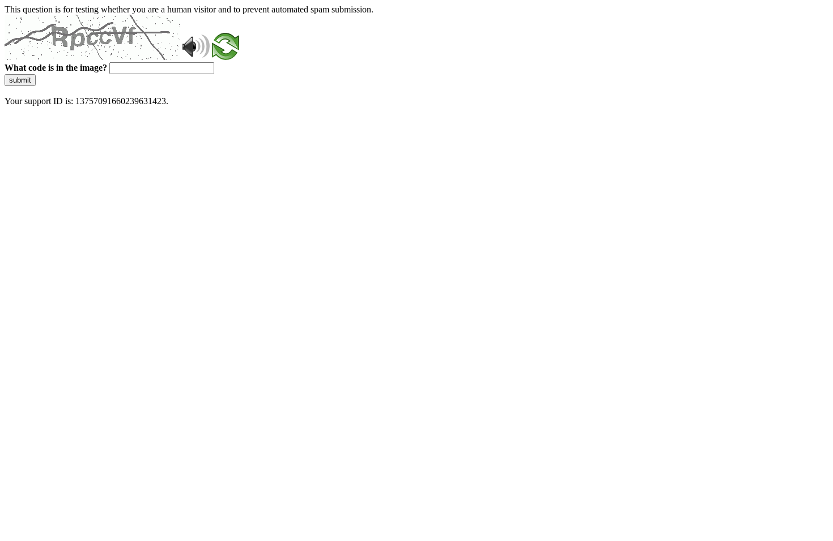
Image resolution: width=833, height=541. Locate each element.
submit (20, 80)
